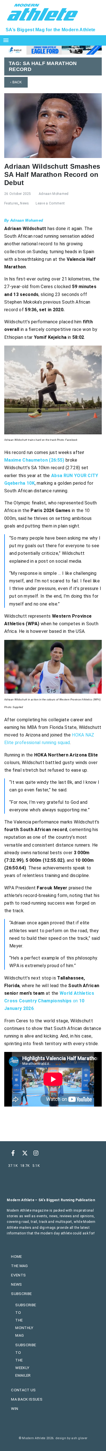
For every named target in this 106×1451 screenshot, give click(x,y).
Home (16, 1256)
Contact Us (23, 1390)
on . (49, 1001)
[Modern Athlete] (42, 11)
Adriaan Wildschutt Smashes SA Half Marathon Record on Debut (52, 174)
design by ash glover (71, 1438)
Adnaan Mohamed (53, 194)
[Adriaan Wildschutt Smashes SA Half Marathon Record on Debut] (53, 125)
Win (14, 1408)
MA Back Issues (26, 1399)
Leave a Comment (50, 203)
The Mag (19, 1265)
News (24, 203)
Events (18, 1275)
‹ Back (16, 82)
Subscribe (21, 1293)
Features (11, 203)
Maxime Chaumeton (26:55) (34, 460)
